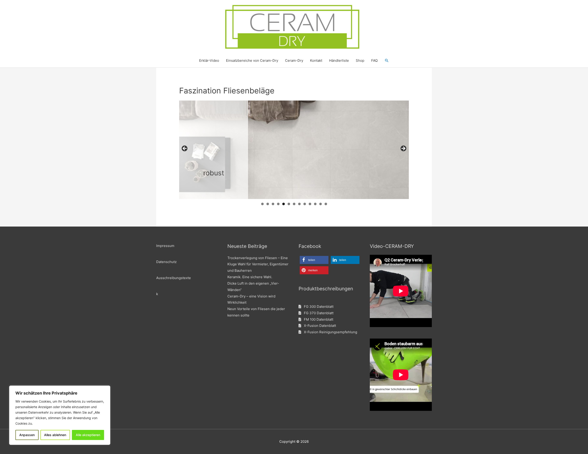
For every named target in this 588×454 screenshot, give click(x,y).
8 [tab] (299, 204)
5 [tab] (283, 204)
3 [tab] (273, 204)
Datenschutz (166, 262)
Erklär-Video (209, 60)
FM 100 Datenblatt (317, 319)
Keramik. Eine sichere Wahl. (249, 277)
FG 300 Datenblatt (317, 306)
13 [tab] (326, 204)
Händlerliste (339, 60)
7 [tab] (294, 204)
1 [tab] (262, 204)
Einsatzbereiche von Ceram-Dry (252, 60)
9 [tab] (304, 204)
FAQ (374, 60)
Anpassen (27, 435)
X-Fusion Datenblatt (318, 325)
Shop (360, 60)
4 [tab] (278, 204)
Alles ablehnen (55, 435)
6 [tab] (289, 204)
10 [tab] (310, 204)
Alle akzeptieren (88, 435)
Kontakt (316, 60)
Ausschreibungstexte (173, 278)
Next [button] (403, 148)
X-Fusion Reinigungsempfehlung (329, 332)
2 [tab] (267, 204)
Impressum (165, 246)
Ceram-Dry (294, 60)
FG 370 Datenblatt (317, 313)
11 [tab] (315, 204)
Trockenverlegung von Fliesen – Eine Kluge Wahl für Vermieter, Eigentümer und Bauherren (257, 264)
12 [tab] (320, 204)
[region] (59, 415)
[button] (386, 60)
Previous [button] (184, 148)
